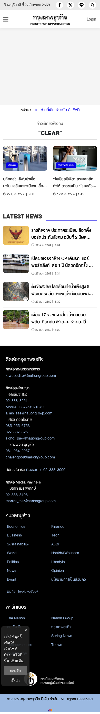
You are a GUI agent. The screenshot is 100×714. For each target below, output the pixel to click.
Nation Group (62, 618)
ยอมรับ (15, 670)
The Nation (16, 618)
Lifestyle (58, 561)
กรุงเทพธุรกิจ (61, 627)
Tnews (56, 644)
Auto (55, 544)
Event (11, 579)
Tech (55, 535)
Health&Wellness (65, 553)
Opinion (57, 570)
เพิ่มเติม (17, 660)
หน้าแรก (27, 109)
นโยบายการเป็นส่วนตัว (68, 579)
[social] (59, 5)
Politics (13, 561)
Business (14, 535)
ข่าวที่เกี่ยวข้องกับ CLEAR (60, 109)
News (11, 570)
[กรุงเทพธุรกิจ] (50, 19)
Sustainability (18, 544)
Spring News (61, 635)
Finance (57, 526)
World (11, 553)
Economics (16, 526)
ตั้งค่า (15, 680)
